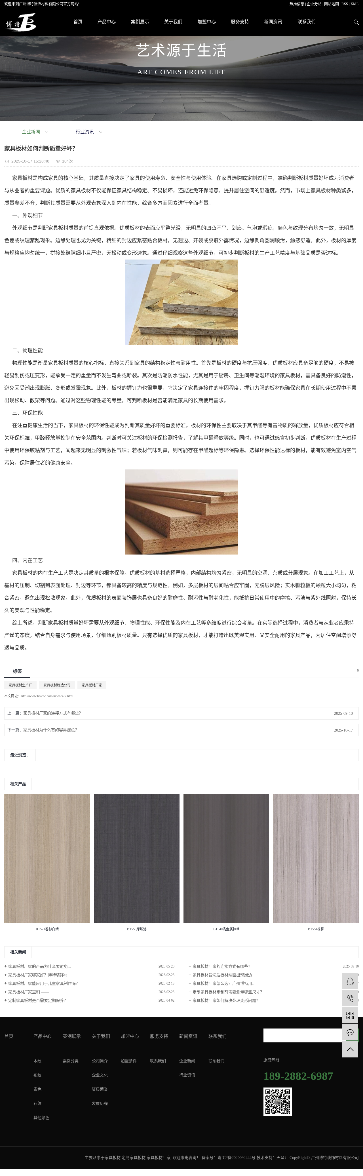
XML (355, 4)
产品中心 (107, 21)
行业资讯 (85, 131)
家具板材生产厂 (20, 685)
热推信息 (297, 4)
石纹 (37, 1103)
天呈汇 (282, 1158)
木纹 (37, 1061)
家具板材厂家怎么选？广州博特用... (224, 983)
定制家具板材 (133, 1158)
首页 (78, 21)
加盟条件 (129, 1061)
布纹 (37, 1075)
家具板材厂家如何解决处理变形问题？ (226, 1000)
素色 (37, 1089)
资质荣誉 (100, 1089)
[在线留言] (350, 1032)
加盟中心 (207, 21)
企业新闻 (31, 131)
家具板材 (113, 1158)
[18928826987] (350, 998)
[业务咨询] (350, 981)
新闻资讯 (273, 21)
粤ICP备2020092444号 (237, 1158)
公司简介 (100, 1061)
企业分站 (314, 4)
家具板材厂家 (92, 685)
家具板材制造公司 (57, 685)
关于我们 (173, 21)
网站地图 (331, 4)
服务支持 (240, 21)
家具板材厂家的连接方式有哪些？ (53, 713)
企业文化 (100, 1075)
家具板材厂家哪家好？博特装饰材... (39, 975)
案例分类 (71, 1061)
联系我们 (306, 21)
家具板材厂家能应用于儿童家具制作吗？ (44, 983)
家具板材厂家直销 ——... (30, 992)
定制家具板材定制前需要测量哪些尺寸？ (228, 992)
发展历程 (100, 1103)
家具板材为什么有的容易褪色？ (51, 730)
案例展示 (140, 21)
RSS (344, 4)
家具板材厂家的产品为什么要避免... (39, 966)
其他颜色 (41, 1118)
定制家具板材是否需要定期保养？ (38, 1000)
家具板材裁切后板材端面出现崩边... (224, 975)
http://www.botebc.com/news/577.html (47, 696)
